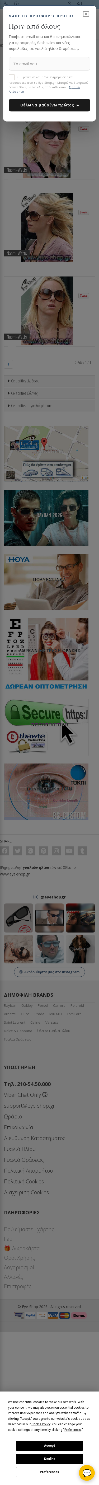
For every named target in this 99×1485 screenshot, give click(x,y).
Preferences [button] (72, 1430)
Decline (49, 1459)
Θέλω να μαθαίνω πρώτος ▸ (49, 104)
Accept (49, 1445)
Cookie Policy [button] (40, 1424)
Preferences (49, 1472)
